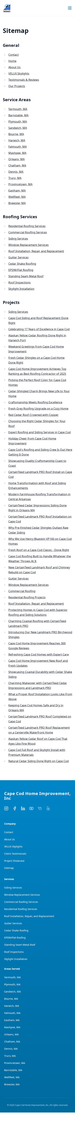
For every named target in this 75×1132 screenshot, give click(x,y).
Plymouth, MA (17, 121)
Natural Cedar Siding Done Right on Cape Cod (38, 761)
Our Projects (16, 86)
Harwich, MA (16, 140)
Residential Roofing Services (27, 226)
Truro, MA (14, 178)
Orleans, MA (16, 159)
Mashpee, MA (17, 153)
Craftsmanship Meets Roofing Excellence (35, 402)
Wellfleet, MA (17, 197)
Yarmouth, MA (17, 109)
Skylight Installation (21, 289)
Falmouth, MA (17, 147)
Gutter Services (18, 257)
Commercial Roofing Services (27, 232)
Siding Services (18, 239)
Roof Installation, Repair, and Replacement (36, 251)
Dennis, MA (15, 172)
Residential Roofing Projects (27, 597)
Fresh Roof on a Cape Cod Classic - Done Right (38, 550)
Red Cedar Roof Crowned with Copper (33, 415)
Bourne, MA (16, 134)
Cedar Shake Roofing (22, 264)
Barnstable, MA (18, 115)
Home (12, 61)
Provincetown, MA (20, 184)
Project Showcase (14, 860)
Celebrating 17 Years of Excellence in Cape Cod (39, 329)
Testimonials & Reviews (23, 80)
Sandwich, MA (17, 128)
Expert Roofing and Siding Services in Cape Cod (39, 432)
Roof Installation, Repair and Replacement (36, 604)
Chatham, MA (17, 165)
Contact (13, 55)
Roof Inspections (19, 282)
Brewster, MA (17, 203)
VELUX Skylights (18, 73)
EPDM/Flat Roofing (20, 270)
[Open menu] (69, 8)
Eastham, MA (17, 190)
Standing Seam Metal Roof (25, 276)
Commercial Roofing (21, 591)
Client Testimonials (15, 853)
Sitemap (9, 868)
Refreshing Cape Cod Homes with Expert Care (38, 654)
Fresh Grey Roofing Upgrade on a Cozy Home (38, 408)
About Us (14, 67)
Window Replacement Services (28, 245)
